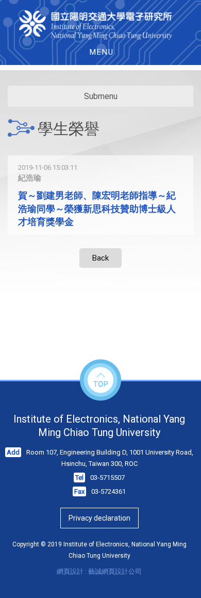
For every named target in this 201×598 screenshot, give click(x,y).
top (100, 380)
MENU (102, 52)
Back (100, 258)
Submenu (101, 96)
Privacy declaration (99, 518)
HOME (100, 25)
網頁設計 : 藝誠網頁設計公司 (99, 571)
